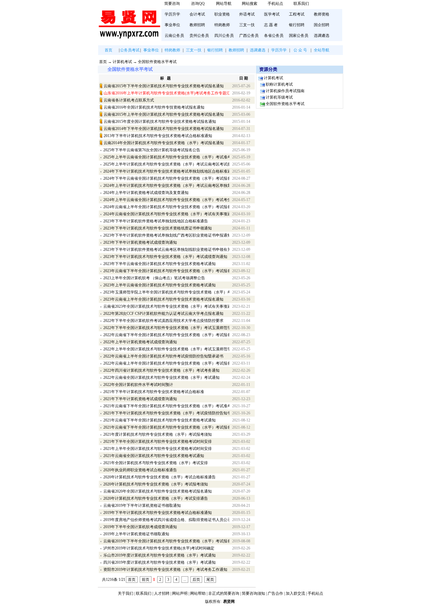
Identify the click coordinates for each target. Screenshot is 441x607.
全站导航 (321, 50)
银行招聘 (296, 25)
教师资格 (321, 14)
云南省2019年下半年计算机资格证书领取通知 (142, 505)
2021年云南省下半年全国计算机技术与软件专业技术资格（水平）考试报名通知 (166, 427)
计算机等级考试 (279, 97)
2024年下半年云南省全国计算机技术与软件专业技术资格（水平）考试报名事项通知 (166, 178)
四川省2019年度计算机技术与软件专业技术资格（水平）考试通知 (159, 562)
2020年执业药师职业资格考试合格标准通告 (140, 470)
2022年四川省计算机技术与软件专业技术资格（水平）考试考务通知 (161, 370)
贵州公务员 (199, 35)
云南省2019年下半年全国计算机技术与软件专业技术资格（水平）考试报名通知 (166, 541)
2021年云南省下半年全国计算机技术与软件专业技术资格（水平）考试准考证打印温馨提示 (166, 406)
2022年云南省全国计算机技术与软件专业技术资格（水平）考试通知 (161, 377)
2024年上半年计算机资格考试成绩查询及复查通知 (146, 192)
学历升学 (172, 14)
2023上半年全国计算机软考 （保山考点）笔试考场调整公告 (154, 278)
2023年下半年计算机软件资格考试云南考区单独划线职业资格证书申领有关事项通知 (166, 249)
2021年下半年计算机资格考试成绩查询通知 (140, 399)
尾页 (210, 579)
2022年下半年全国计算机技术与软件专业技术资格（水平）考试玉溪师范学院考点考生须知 (166, 327)
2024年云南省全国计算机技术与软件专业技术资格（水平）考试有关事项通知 (166, 214)
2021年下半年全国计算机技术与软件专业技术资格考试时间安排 (157, 441)
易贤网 (229, 601)
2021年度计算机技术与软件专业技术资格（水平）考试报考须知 (157, 434)
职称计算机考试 (279, 84)
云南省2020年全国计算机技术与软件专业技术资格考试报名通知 (157, 491)
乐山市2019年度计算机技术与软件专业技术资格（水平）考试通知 (159, 555)
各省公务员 (273, 35)
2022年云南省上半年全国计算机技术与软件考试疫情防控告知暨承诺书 (163, 356)
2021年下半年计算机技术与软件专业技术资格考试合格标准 (153, 391)
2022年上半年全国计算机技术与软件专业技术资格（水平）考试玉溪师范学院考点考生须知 (166, 349)
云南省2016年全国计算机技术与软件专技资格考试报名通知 (154, 107)
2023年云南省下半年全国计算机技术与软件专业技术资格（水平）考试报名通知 (166, 271)
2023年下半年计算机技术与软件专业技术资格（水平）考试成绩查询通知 (165, 256)
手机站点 (275, 3)
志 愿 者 (271, 25)
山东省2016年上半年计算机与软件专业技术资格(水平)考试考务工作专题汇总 (167, 93)
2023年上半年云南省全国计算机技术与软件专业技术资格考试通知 (159, 285)
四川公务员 (224, 35)
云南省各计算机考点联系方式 (129, 100)
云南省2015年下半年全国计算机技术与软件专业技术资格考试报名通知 (164, 86)
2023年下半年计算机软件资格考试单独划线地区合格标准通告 (155, 221)
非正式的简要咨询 (223, 593)
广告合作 (275, 593)
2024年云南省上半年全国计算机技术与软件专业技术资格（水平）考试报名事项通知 (166, 207)
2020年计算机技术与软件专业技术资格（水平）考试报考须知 (155, 484)
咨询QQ (198, 3)
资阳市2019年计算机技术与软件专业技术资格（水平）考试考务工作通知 (165, 569)
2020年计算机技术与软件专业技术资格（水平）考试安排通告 (155, 498)
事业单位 (172, 25)
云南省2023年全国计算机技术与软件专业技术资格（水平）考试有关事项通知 (166, 306)
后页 (196, 579)
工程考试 (296, 14)
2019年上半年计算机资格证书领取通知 (136, 534)
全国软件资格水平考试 (157, 61)
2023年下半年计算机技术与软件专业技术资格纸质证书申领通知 (157, 228)
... (184, 579)
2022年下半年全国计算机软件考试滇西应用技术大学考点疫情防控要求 (163, 320)
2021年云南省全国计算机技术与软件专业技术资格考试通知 (153, 455)
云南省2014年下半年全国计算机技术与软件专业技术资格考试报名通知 (164, 128)
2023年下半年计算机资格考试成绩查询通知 (140, 242)
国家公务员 (298, 35)
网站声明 (180, 593)
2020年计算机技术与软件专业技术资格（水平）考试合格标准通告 (159, 477)
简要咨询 (172, 3)
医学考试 (272, 14)
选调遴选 (321, 35)
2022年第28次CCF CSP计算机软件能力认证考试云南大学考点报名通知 (163, 313)
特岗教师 (222, 25)
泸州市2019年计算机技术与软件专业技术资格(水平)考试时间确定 (158, 548)
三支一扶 (247, 25)
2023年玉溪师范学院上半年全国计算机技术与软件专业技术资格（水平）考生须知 (166, 292)
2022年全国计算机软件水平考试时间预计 (138, 384)
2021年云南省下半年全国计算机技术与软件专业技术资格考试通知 (159, 420)
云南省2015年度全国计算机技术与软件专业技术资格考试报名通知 (160, 121)
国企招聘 (321, 25)
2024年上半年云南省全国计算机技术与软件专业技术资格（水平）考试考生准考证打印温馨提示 (166, 199)
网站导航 (223, 3)
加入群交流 (295, 593)
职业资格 (222, 14)
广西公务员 (249, 35)
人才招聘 (161, 593)
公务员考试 (129, 50)
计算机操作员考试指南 (285, 91)
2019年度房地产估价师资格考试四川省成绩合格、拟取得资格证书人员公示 (166, 519)
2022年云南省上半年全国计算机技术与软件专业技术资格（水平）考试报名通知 (166, 363)
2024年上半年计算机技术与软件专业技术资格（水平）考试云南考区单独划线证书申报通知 (166, 185)
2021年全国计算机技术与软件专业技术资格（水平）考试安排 (155, 463)
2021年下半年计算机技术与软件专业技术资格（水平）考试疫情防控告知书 (166, 413)
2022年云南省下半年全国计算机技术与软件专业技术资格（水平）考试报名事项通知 (166, 335)
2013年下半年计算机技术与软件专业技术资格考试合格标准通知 (158, 135)
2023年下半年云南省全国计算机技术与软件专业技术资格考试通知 (159, 263)
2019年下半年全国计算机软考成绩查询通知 (140, 527)
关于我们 (125, 593)
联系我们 (301, 3)
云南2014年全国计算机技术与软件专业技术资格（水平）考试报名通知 (164, 143)
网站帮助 (198, 593)
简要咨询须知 (253, 593)
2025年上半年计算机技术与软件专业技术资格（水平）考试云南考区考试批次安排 (166, 164)
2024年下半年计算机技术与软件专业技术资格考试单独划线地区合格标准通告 (166, 171)
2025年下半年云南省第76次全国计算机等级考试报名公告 (151, 150)
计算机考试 (122, 61)
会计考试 (197, 14)
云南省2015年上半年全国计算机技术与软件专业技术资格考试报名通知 (164, 114)
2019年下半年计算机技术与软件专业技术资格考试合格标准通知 (157, 512)
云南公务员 (174, 35)
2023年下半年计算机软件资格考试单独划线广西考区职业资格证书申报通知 (166, 235)
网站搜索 (249, 3)
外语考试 (247, 14)
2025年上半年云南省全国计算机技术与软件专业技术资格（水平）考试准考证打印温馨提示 (166, 157)
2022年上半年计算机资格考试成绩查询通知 (140, 342)
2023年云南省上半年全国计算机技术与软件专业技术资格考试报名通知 (163, 299)
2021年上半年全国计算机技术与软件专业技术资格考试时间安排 (157, 448)
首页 (108, 50)
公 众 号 (300, 50)
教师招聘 (197, 25)
